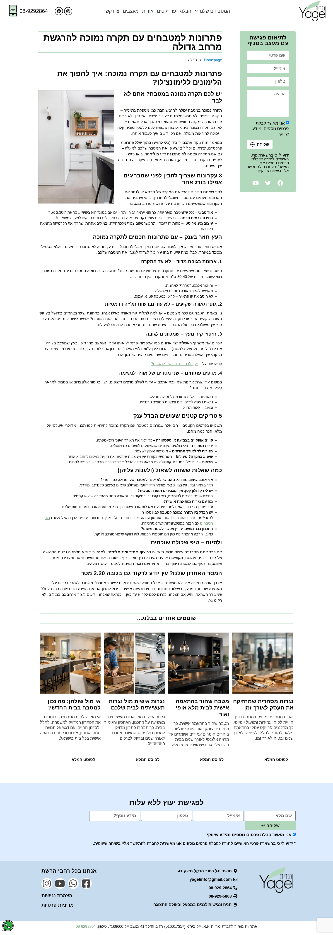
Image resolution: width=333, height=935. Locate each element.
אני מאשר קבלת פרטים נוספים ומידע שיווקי (270, 128)
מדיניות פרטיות (57, 905)
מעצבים (130, 11)
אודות (147, 11)
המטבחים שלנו (215, 11)
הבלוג (185, 11)
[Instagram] (68, 11)
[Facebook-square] (86, 883)
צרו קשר (111, 11)
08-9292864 (33, 11)
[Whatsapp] (73, 883)
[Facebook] (59, 11)
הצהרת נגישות (56, 895)
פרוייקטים (166, 11)
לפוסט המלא (276, 759)
